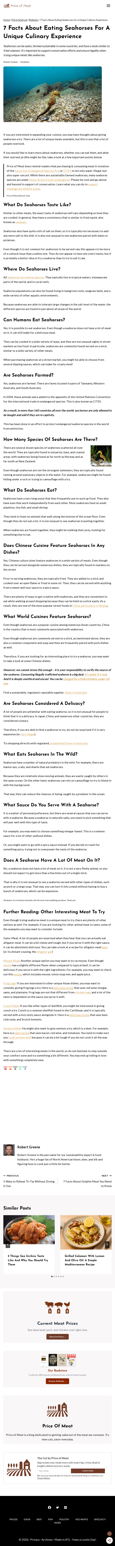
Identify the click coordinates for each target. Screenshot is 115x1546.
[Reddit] (10, 1069)
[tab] (52, 1276)
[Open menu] (108, 5)
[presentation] (29, 1232)
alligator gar (44, 951)
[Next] (107, 1244)
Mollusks (24, 61)
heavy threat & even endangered (49, 179)
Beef (39, 1519)
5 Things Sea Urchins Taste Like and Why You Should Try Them (28, 1260)
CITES (67, 170)
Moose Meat (11, 960)
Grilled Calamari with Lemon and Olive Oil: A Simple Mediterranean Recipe (84, 1260)
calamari (21, 222)
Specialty (100, 1519)
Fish (50, 1519)
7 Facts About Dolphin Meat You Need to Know (87, 1181)
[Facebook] (25, 1069)
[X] (15, 1069)
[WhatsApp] (20, 1069)
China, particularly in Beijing (90, 605)
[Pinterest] (5, 1069)
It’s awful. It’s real (95, 674)
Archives (47, 1539)
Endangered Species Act (43, 170)
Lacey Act (21, 170)
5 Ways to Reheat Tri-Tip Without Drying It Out (29, 1181)
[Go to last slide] (8, 1244)
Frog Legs (9, 983)
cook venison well (20, 1037)
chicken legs (82, 992)
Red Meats (82, 1519)
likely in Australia (76, 692)
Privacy (35, 1539)
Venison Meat (12, 1028)
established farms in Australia (69, 743)
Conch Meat (11, 1005)
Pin (7, 70)
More (57, 1522)
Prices (13, 1519)
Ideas (27, 1519)
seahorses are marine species (26, 277)
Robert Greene (10, 61)
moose (7, 965)
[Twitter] (57, 1507)
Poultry (64, 1519)
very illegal (27, 734)
